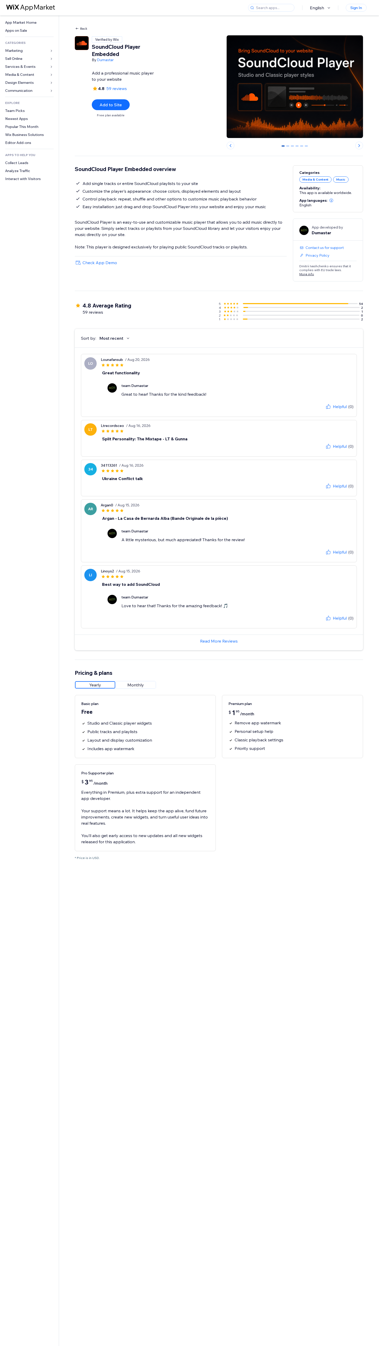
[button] (331, 200)
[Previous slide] (230, 145)
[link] (29, 23)
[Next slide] (359, 145)
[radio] (95, 684)
